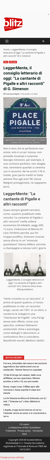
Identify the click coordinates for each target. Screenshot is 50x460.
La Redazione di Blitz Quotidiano (24, 427)
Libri (5, 62)
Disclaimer (38, 430)
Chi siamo (24, 424)
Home (6, 49)
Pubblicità (11, 430)
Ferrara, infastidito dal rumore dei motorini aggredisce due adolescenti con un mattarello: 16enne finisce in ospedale (25, 366)
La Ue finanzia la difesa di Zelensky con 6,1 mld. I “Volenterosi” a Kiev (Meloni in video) (25, 401)
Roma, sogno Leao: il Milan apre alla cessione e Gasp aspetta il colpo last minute (21, 389)
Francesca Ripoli (12, 94)
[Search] (43, 41)
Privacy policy (24, 430)
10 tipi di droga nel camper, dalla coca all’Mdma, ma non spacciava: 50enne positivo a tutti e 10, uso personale (22, 378)
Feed (24, 433)
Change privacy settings (12, 457)
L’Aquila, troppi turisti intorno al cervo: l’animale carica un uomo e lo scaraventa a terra (24, 413)
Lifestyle (13, 62)
